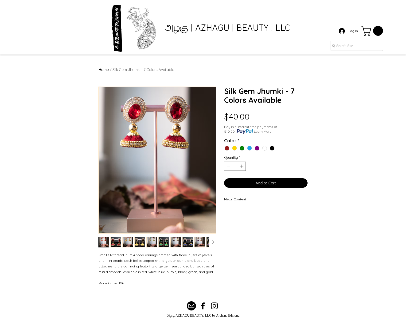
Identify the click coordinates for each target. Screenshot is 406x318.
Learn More (262, 131)
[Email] (191, 305)
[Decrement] (228, 166)
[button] (373, 31)
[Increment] (242, 166)
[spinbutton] (235, 166)
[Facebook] (202, 305)
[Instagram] (214, 305)
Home (103, 69)
